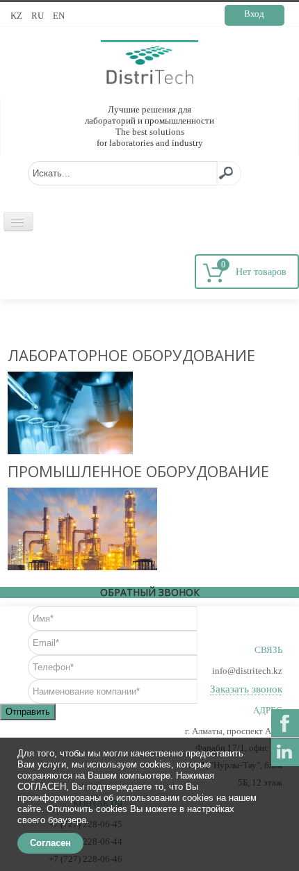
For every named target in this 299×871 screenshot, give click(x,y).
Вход (254, 13)
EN (59, 15)
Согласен (50, 843)
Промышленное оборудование (138, 471)
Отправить (28, 711)
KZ (17, 15)
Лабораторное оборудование (131, 355)
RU (38, 15)
